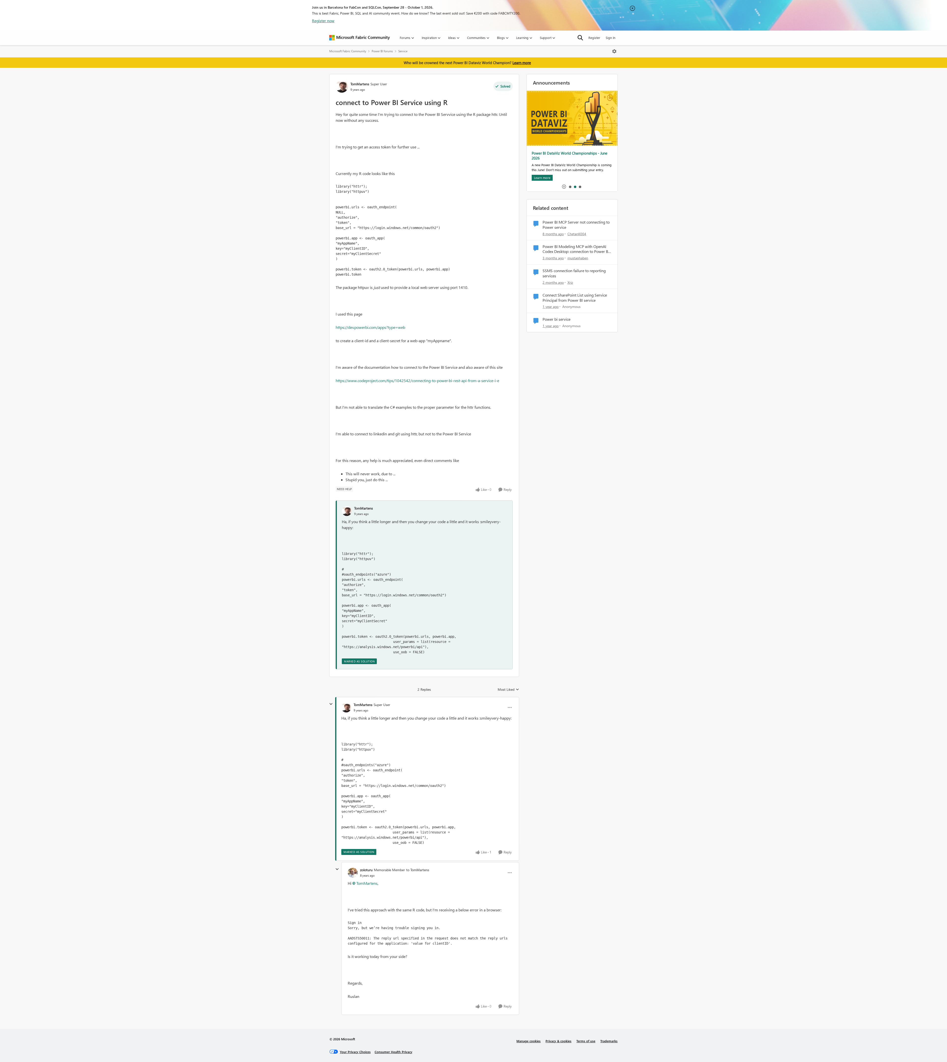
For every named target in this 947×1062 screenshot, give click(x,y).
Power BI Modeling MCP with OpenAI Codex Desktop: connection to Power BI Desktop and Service (576, 249)
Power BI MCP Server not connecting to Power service (576, 225)
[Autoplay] (564, 186)
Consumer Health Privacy (393, 1052)
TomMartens (359, 84)
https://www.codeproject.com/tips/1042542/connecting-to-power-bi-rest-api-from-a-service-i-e (417, 380)
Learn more (521, 62)
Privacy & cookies (558, 1041)
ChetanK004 (576, 233)
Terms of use (585, 1041)
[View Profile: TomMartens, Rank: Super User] (342, 86)
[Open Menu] (614, 51)
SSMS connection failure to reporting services (574, 273)
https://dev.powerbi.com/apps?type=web (370, 327)
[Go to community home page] (359, 37)
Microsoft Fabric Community (347, 51)
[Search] (580, 38)
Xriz (570, 282)
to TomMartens (417, 869)
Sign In (610, 37)
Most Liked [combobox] (508, 689)
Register (594, 37)
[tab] (569, 186)
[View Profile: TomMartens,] (347, 511)
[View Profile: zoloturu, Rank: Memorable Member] (353, 873)
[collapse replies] (331, 704)
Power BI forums (382, 51)
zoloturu (366, 869)
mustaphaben (577, 258)
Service (402, 51)
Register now (323, 20)
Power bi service (556, 319)
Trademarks (609, 1041)
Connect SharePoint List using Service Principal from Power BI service (575, 298)
